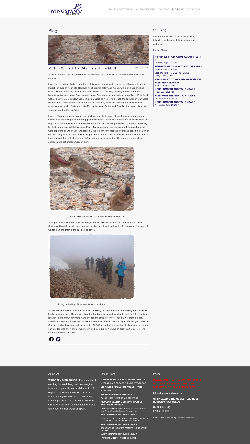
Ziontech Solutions (185, 417)
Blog (175, 9)
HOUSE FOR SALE (191, 9)
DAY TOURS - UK (128, 9)
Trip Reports (148, 9)
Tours (112, 9)
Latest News (160, 50)
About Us (53, 373)
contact (164, 9)
